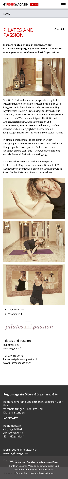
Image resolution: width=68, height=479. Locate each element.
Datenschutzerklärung (27, 473)
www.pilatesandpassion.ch (17, 362)
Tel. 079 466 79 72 (13, 355)
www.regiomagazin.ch (16, 453)
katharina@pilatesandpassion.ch (20, 359)
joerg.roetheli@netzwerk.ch (20, 449)
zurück (60, 29)
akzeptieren (46, 473)
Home (6, 13)
